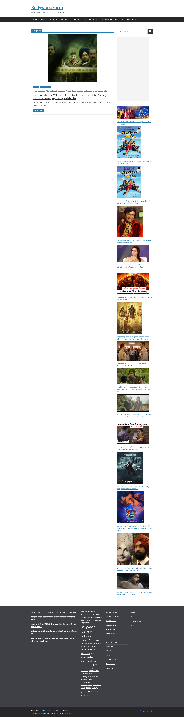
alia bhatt (96, 614)
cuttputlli (80, 91)
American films (85, 617)
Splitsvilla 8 (84, 679)
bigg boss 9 (98, 620)
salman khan (94, 671)
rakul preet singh (89, 91)
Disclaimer (134, 626)
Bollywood (88, 627)
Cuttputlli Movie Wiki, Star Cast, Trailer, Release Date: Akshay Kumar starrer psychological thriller (70, 96)
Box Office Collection (86, 634)
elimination (84, 640)
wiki (105, 91)
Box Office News (45, 87)
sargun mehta (99, 91)
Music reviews (88, 657)
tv (97, 691)
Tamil (83, 687)
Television (119, 20)
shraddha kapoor (93, 676)
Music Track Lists (89, 661)
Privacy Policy (136, 621)
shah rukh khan (86, 674)
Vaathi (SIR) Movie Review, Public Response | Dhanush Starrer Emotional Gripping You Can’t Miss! (133, 389)
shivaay (95, 674)
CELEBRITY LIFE (111, 625)
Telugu (95, 688)
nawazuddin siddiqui (86, 665)
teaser (88, 687)
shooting (84, 676)
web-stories (132, 20)
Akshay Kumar (72, 91)
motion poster (92, 646)
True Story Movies (90, 20)
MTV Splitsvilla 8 (85, 654)
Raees (82, 668)
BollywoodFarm (47, 7)
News (43, 20)
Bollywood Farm (40, 91)
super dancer (85, 682)
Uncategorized (110, 664)
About (133, 612)
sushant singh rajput (86, 685)
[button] (69, 19)
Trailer (76, 20)
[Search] (150, 31)
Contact (134, 617)
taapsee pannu (97, 685)
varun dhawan (85, 695)
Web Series (109, 668)
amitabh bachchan (96, 617)
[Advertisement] (133, 69)
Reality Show (106, 20)
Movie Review (88, 649)
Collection (53, 20)
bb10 (92, 620)
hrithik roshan (85, 644)
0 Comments (61, 91)
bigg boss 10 (85, 623)
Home (35, 20)
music (94, 653)
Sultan (90, 679)
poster (96, 664)
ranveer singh (89, 668)
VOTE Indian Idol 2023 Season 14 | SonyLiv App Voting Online (53, 612)
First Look (94, 640)
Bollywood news (111, 612)
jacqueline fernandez (95, 643)
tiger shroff (84, 692)
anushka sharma (85, 620)
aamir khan (84, 611)
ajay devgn (91, 612)
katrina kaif (84, 646)
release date (84, 671)
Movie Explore (110, 629)
